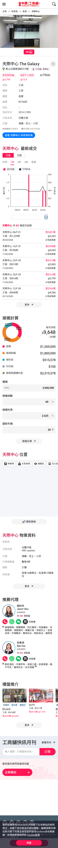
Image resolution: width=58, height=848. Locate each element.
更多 (27, 304)
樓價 (5, 381)
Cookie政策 (33, 835)
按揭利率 (7, 409)
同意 (29, 843)
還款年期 (7, 423)
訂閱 (47, 751)
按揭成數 (7, 395)
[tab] (29, 51)
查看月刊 (47, 742)
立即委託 (10, 772)
